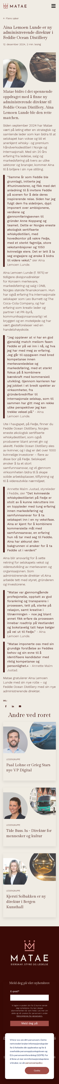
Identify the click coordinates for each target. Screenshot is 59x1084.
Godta (37, 1070)
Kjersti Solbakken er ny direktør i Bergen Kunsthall (26, 901)
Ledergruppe (13, 759)
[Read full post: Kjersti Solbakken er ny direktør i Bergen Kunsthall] (29, 869)
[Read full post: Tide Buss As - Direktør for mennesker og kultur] (29, 803)
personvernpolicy (33, 1062)
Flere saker (12, 18)
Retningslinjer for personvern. (30, 1016)
